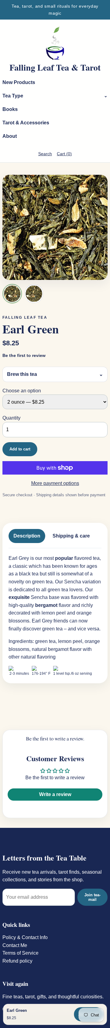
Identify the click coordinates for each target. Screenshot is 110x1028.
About (9, 136)
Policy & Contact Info (25, 937)
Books (10, 109)
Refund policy (17, 961)
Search (45, 154)
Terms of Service (20, 953)
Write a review (55, 794)
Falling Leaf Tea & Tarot (55, 67)
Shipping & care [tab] (71, 535)
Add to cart (19, 449)
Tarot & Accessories (25, 122)
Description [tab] (26, 535)
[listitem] (12, 293)
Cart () (64, 154)
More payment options (55, 483)
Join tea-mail (92, 897)
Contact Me (14, 945)
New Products (18, 82)
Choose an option (21, 390)
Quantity (11, 417)
